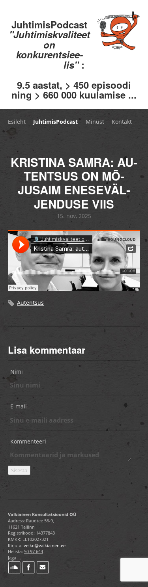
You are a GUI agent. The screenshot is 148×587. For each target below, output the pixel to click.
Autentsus (30, 302)
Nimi (16, 371)
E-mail (18, 406)
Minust (95, 121)
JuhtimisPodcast (55, 121)
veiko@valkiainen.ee (45, 545)
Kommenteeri (28, 441)
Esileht (17, 121)
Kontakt (122, 121)
